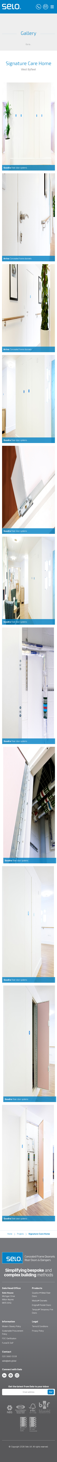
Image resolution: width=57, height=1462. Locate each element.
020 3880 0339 (9, 1356)
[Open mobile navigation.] (52, 7)
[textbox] (28, 44)
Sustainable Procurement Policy (12, 1332)
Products (37, 1288)
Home (9, 1234)
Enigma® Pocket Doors (41, 1305)
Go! (50, 1392)
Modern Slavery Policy (11, 1326)
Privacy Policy (38, 1331)
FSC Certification (9, 1338)
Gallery (28, 33)
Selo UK (28, 1446)
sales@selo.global (9, 1361)
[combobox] (28, 44)
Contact (6, 1351)
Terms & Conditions (40, 1326)
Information (8, 1321)
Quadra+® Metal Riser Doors (41, 1294)
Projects (20, 1234)
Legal (35, 1321)
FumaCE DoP (7, 1343)
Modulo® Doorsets (39, 1300)
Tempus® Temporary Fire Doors (42, 1311)
